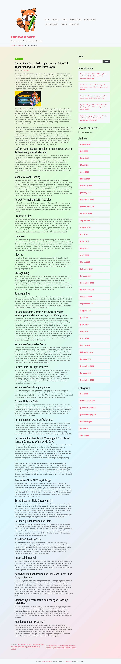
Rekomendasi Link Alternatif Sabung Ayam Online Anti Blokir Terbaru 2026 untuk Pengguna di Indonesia (93, 76)
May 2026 (84, 165)
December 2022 (87, 380)
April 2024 (84, 338)
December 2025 (87, 200)
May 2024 (84, 331)
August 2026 (85, 144)
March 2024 (85, 345)
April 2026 (84, 172)
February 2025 (86, 269)
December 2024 (87, 283)
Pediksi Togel (74, 24)
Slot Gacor (55, 19)
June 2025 (84, 241)
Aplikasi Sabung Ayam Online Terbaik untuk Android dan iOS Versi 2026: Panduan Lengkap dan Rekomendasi (93, 118)
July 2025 (84, 234)
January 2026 (85, 193)
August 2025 (85, 227)
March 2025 (85, 262)
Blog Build (69, 661)
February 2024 (86, 352)
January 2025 (85, 276)
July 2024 (84, 317)
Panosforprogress (23, 37)
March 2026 (85, 179)
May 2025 (84, 248)
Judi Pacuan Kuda (90, 19)
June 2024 (84, 324)
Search (80, 56)
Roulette (64, 19)
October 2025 (86, 213)
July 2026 (84, 151)
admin (18, 70)
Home (47, 19)
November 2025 (87, 206)
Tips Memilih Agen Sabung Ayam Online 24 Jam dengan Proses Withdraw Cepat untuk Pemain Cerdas (93, 107)
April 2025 (84, 255)
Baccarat (64, 24)
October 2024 (86, 297)
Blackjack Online (75, 19)
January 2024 (85, 359)
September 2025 (87, 220)
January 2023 (85, 373)
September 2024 (87, 304)
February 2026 (86, 186)
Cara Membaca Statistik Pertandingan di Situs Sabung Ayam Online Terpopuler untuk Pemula (94, 87)
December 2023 (87, 366)
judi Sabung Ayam (52, 24)
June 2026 (84, 158)
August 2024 (85, 310)
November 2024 (87, 290)
